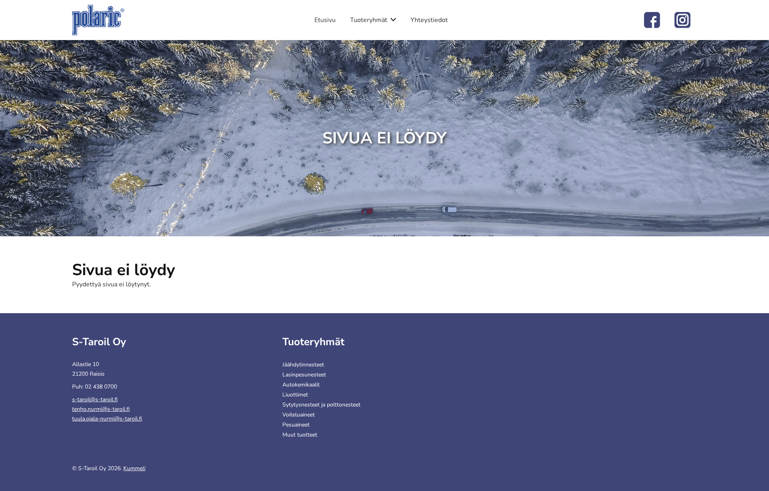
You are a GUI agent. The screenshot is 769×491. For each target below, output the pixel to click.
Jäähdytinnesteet (303, 364)
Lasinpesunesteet (304, 374)
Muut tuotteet (299, 435)
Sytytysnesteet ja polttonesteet (321, 404)
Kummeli (134, 468)
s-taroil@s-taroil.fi (95, 399)
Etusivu (325, 20)
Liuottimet (295, 394)
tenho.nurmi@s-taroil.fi (101, 409)
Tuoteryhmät (368, 20)
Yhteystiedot (429, 20)
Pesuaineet (296, 425)
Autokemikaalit (301, 384)
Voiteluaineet (298, 415)
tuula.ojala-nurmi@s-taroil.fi (107, 419)
